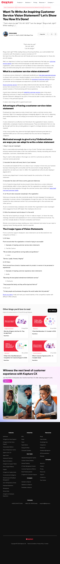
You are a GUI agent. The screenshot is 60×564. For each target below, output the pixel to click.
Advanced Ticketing (7, 458)
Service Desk (6, 491)
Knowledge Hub (44, 442)
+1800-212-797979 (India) (31, 503)
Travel (23, 442)
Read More (6, 335)
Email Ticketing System (27, 471)
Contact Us (43, 477)
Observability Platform (8, 447)
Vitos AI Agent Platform (8, 466)
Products (19, 2)
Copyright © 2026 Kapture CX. (18, 543)
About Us (42, 463)
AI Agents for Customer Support (29, 474)
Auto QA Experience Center (9, 482)
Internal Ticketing (26, 463)
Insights (5, 469)
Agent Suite (6, 455)
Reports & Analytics (7, 461)
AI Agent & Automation (9, 328)
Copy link (42, 34)
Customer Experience (37, 353)
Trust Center (43, 480)
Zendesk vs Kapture (26, 481)
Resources (41, 2)
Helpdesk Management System (29, 457)
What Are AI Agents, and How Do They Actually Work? (14, 332)
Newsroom (42, 447)
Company (50, 2)
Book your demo (8, 294)
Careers (42, 466)
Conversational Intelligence (9, 475)
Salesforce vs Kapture (27, 484)
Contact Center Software (28, 460)
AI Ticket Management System (29, 466)
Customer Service (10, 7)
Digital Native (25, 445)
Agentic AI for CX (7, 452)
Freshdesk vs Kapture (27, 487)
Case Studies (43, 439)
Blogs (41, 436)
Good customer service (10, 85)
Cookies (46, 543)
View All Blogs (52, 310)
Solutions (27, 2)
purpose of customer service (40, 79)
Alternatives (35, 328)
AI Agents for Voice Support (9, 439)
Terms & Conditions (32, 543)
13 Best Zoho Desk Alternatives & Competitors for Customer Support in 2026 (15, 356)
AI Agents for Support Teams (10, 463)
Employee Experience (8, 485)
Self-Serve (5, 436)
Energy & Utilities (25, 447)
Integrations (43, 445)
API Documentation (44, 453)
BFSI (23, 436)
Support (42, 474)
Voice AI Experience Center (9, 449)
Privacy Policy (40, 543)
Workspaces (6, 488)
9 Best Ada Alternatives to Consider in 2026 (44, 331)
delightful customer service (32, 92)
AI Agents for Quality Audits (9, 472)
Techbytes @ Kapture (45, 450)
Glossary (42, 456)
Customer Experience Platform (29, 469)
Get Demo (7, 381)
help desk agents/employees (47, 75)
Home (5, 7)
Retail (23, 439)
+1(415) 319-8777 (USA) (17, 503)
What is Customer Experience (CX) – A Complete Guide (42, 356)
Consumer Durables (26, 450)
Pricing (35, 2)
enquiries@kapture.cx (45, 503)
